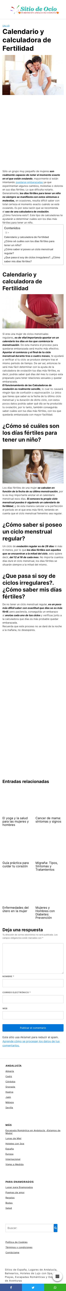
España (10, 1148)
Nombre (8, 976)
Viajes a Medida (15, 1164)
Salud (6, 25)
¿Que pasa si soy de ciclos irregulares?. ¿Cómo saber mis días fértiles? (32, 259)
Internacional (13, 1159)
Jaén (8, 1097)
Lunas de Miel (13, 1138)
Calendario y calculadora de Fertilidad (26, 237)
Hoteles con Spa (15, 1143)
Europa (10, 1154)
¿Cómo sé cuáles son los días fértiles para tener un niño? (29, 243)
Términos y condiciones (19, 1247)
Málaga (10, 1102)
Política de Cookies (16, 1242)
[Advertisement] (33, 133)
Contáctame (12, 1252)
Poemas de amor (15, 1192)
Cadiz (9, 1076)
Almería (10, 1071)
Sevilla (9, 1107)
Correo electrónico (16, 992)
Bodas (9, 1202)
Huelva (9, 1092)
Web (5, 1008)
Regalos (10, 1197)
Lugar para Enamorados (19, 1187)
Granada (10, 1086)
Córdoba (10, 1081)
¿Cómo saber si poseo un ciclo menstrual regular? (28, 251)
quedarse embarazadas (29, 182)
